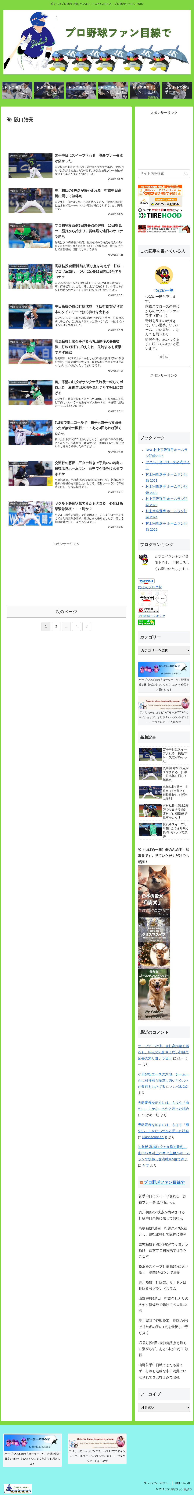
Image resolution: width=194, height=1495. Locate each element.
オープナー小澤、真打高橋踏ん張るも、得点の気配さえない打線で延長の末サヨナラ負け (163, 1052)
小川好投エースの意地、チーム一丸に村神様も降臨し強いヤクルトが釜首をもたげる (163, 1080)
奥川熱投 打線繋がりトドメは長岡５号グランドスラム (162, 1285)
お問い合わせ (182, 1483)
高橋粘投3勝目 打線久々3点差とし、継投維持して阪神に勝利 (163, 1231)
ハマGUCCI (179, 1086)
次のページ (66, 611)
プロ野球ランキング (151, 616)
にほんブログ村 (150, 587)
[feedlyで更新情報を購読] (161, 356)
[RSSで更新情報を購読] (166, 356)
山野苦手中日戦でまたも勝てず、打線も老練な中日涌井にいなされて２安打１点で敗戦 (162, 1371)
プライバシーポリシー (157, 1483)
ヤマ (145, 1165)
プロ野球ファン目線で (164, 1182)
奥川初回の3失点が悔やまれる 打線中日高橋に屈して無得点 (163, 1215)
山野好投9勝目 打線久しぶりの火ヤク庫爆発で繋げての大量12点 (163, 1305)
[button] (186, 173)
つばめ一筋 (163, 290)
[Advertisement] (66, 135)
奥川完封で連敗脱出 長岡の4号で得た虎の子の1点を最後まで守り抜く (163, 1327)
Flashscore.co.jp (154, 1137)
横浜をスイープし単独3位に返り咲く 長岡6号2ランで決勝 (163, 1269)
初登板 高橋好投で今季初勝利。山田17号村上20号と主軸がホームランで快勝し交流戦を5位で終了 (164, 1153)
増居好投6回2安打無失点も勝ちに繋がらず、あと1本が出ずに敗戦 (163, 1349)
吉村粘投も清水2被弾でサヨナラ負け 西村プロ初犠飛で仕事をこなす (163, 1250)
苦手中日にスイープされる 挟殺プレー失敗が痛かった (162, 1199)
